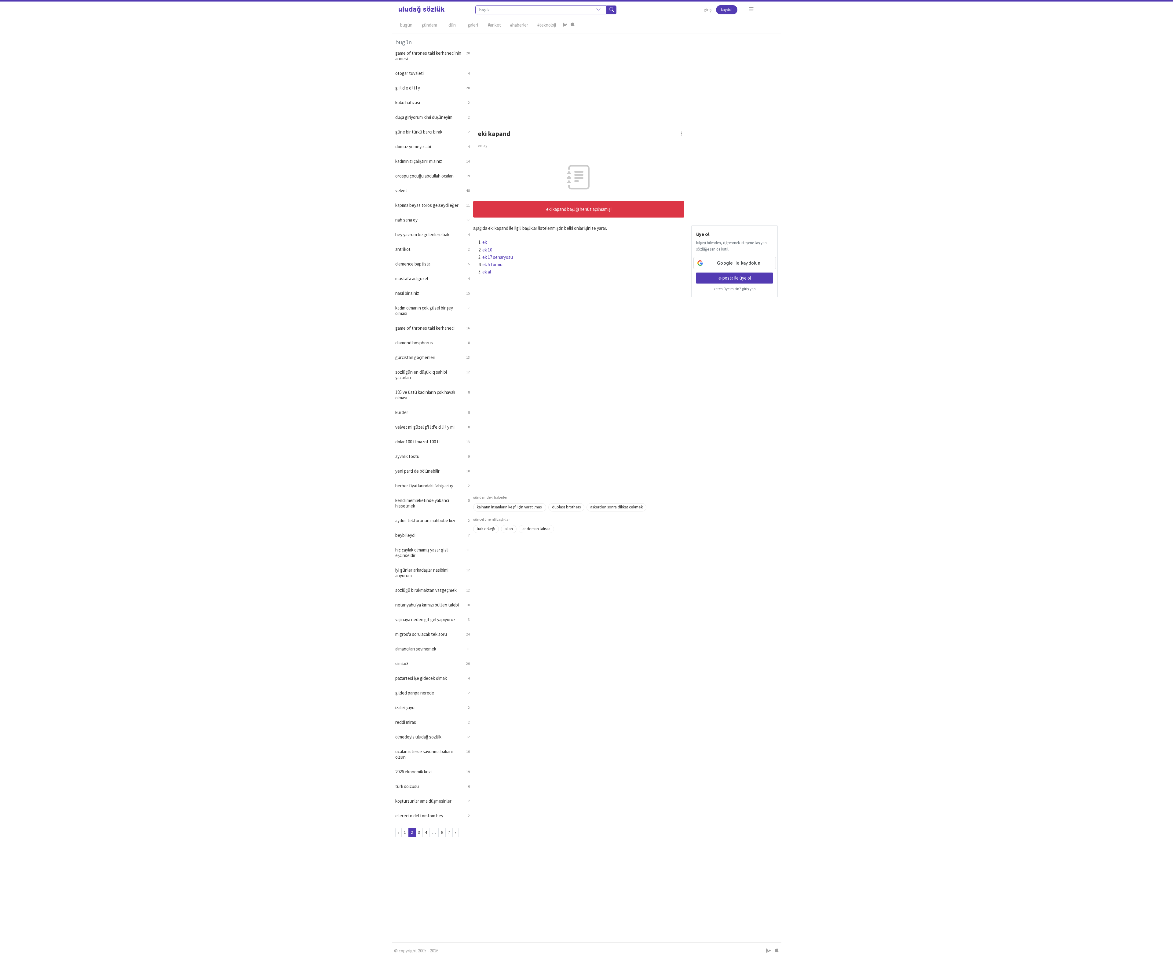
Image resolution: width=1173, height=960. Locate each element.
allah (509, 528)
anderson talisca (536, 528)
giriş (707, 10)
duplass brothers (566, 507)
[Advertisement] (625, 76)
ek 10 (487, 250)
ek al (486, 272)
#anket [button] (494, 25)
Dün (452, 25)
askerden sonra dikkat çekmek (616, 507)
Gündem (429, 25)
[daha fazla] (751, 9)
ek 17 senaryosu (497, 257)
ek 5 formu (492, 264)
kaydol (727, 9)
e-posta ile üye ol (734, 278)
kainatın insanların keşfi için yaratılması (510, 507)
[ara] (611, 9)
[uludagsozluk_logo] (421, 9)
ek (484, 242)
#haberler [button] (519, 25)
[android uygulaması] (565, 25)
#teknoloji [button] (546, 25)
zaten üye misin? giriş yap (735, 288)
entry (483, 145)
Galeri (473, 25)
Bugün (406, 25)
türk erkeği (486, 528)
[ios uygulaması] (572, 25)
